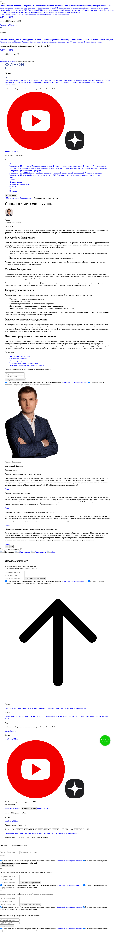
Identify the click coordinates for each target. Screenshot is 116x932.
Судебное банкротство (18, 358)
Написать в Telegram (8, 61)
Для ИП (38, 716)
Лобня (102, 40)
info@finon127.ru (11, 739)
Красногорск (94, 40)
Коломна (79, 40)
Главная (8, 708)
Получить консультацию (15, 380)
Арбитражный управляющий (71, 10)
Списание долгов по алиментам (71, 8)
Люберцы (109, 40)
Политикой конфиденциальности (74, 382)
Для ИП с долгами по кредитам (80, 716)
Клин (73, 40)
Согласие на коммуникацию (69, 833)
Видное (11, 40)
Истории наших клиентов (34, 15)
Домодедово (39, 40)
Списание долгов (44, 12)
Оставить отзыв (7, 865)
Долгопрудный (28, 40)
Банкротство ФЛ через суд (20, 175)
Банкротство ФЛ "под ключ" (11, 6)
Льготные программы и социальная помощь (27, 365)
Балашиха (4, 40)
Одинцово (26, 42)
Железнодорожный (51, 40)
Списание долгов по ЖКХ (48, 8)
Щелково (87, 42)
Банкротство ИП (34, 10)
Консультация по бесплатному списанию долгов (18, 8)
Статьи (7, 15)
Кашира (67, 40)
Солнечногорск (64, 42)
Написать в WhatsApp (8, 25)
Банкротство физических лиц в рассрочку (26, 171)
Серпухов (54, 42)
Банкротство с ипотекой (50, 10)
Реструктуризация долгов (93, 10)
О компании (56, 15)
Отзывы (47, 15)
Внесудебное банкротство (20, 356)
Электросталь (96, 42)
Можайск (4, 42)
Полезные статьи (12, 198)
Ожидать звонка (7, 926)
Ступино (74, 42)
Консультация (11, 195)
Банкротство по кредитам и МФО (24, 12)
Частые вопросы (17, 15)
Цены (2, 15)
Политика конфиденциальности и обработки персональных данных (31, 833)
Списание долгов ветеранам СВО (55, 716)
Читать (7, 489)
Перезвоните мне (29, 808)
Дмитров (18, 40)
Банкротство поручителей (33, 6)
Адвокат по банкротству (73, 6)
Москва (11, 42)
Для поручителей (28, 716)
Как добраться (10, 731)
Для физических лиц (13, 716)
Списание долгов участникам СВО (97, 6)
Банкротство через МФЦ (17, 10)
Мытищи (18, 42)
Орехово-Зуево (36, 42)
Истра (61, 40)
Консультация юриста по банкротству (65, 12)
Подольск (46, 42)
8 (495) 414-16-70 (6, 17)
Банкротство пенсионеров (53, 6)
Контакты (65, 15)
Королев (86, 40)
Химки (81, 42)
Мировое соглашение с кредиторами (24, 363)
